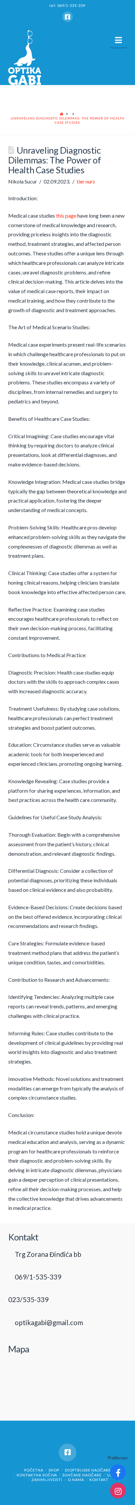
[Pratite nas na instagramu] (118, 1490)
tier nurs (86, 181)
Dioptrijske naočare (88, 1470)
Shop (53, 1470)
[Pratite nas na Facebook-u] (118, 1472)
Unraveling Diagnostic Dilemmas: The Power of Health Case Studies (67, 120)
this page (66, 215)
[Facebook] (67, 16)
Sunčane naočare (82, 1475)
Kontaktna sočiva (37, 1475)
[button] (118, 40)
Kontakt (98, 1479)
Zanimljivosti (46, 1479)
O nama (76, 1479)
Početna (33, 1470)
